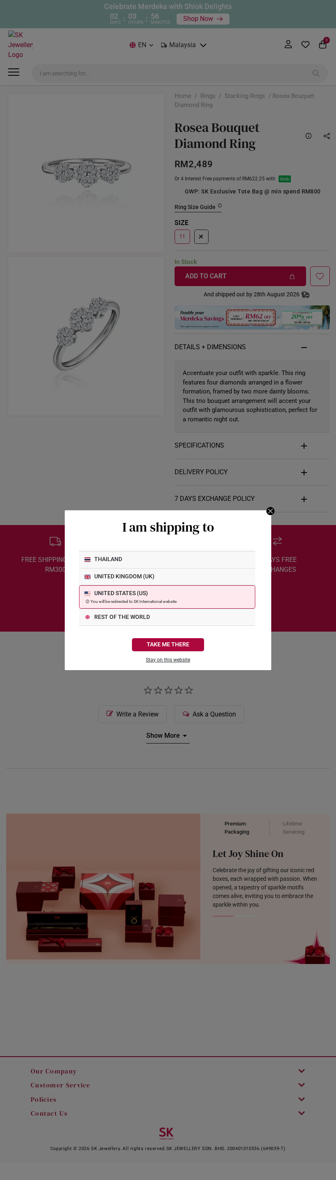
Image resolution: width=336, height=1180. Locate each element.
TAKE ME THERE (168, 644)
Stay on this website (168, 660)
